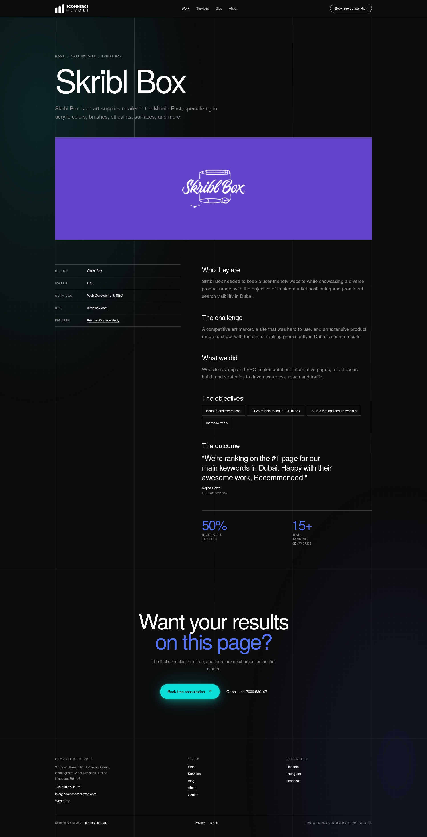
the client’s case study (103, 320)
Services (202, 8)
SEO (119, 295)
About (233, 8)
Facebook (293, 780)
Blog (219, 8)
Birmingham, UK (96, 822)
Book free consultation (351, 8)
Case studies (83, 56)
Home (60, 56)
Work (185, 8)
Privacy (200, 822)
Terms (213, 822)
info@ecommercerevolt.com (76, 793)
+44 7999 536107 (67, 786)
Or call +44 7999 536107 (246, 691)
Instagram (293, 773)
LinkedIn (292, 766)
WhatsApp (62, 800)
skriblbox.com (97, 307)
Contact (193, 794)
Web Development (100, 295)
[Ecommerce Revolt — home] (72, 8)
